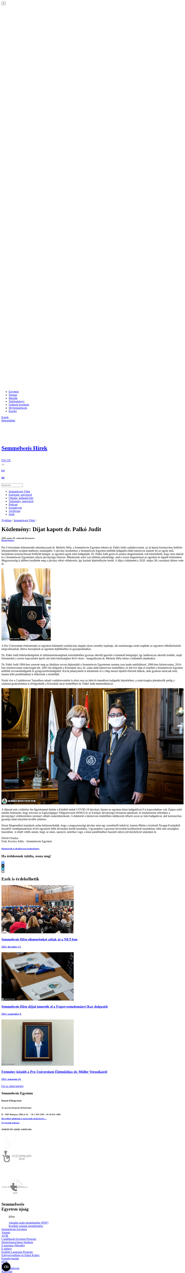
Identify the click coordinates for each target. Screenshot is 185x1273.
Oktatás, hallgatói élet (21, 498)
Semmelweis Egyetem (14, 1229)
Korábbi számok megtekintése (26, 1225)
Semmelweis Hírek (24, 448)
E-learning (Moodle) (13, 1245)
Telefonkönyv (17, 401)
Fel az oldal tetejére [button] (12, 1086)
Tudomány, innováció (21, 501)
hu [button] (3, 457)
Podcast (13, 504)
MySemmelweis (18, 407)
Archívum (14, 511)
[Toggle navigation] (2, 464)
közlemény (35, 849)
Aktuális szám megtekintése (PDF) (28, 1222)
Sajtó (11, 514)
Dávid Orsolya (7, 540)
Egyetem (14, 391)
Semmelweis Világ (19, 491)
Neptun (13, 394)
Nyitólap (6, 520)
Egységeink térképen (10, 1123)
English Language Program (17, 1251)
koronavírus (25, 849)
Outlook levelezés (19, 404)
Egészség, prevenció (20, 494)
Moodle (13, 398)
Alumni (5, 1232)
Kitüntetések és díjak (10, 849)
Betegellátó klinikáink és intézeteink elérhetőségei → (24, 1119)
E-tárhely (6, 1248)
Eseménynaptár (10, 1258)
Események (15, 507)
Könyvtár (6, 1271)
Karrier (13, 411)
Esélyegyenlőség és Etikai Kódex (20, 1255)
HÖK (4, 1261)
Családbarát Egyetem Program (18, 1238)
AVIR (4, 1235)
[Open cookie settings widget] (6, 1267)
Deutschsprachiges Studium (17, 1242)
